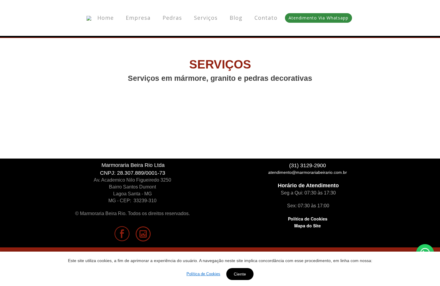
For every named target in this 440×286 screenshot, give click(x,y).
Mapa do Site (307, 226)
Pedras (172, 17)
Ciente (240, 274)
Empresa (138, 17)
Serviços (206, 17)
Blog (236, 17)
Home (105, 17)
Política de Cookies (307, 219)
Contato (265, 17)
